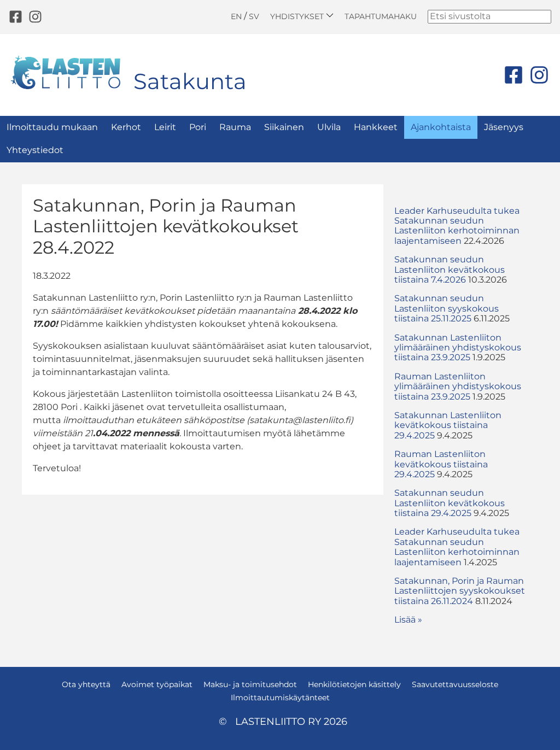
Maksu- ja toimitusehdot (250, 684)
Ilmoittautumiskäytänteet (280, 697)
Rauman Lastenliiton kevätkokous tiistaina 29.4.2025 (441, 464)
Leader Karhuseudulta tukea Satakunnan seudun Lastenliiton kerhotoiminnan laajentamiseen (457, 226)
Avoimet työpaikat (156, 684)
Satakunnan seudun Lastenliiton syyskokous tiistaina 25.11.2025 (446, 308)
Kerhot (126, 127)
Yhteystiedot (35, 150)
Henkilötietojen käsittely (354, 684)
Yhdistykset (298, 16)
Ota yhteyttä (86, 684)
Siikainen (284, 127)
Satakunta (190, 81)
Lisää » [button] (408, 619)
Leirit (165, 127)
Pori (197, 127)
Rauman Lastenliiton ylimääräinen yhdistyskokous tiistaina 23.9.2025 (457, 386)
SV (254, 16)
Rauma (235, 127)
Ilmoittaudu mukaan (52, 127)
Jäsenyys (503, 127)
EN (236, 16)
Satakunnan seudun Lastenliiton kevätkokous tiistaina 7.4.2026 (449, 269)
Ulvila (329, 127)
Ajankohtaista (441, 127)
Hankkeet (376, 127)
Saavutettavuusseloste (455, 684)
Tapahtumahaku (381, 16)
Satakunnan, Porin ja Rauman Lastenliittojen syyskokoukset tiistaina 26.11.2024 (459, 591)
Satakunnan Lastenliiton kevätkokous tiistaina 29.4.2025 (447, 425)
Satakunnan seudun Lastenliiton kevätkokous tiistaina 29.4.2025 (449, 503)
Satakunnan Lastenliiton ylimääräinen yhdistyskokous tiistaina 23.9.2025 (457, 347)
